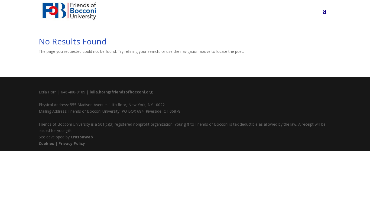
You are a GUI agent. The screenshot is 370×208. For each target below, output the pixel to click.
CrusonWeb (82, 136)
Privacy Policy (72, 143)
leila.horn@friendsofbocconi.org (121, 92)
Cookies (46, 143)
